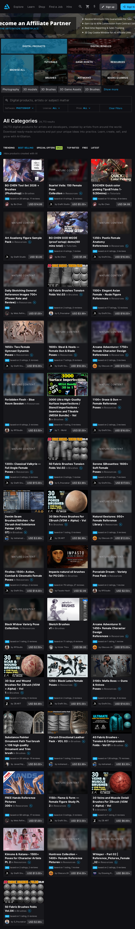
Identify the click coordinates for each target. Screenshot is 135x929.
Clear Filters (115, 108)
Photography (11, 89)
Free (85, 147)
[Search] (80, 6)
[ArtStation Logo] (7, 6)
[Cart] (88, 6)
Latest (95, 147)
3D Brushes (48, 89)
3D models (30, 89)
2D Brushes (92, 89)
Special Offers (49, 147)
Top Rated (73, 147)
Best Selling (26, 147)
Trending (9, 147)
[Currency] (94, 6)
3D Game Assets (70, 89)
